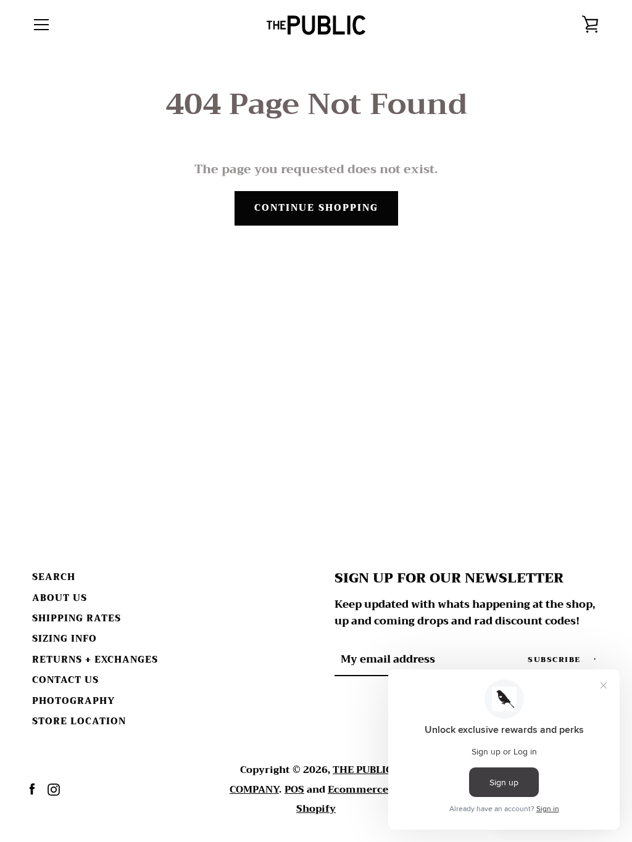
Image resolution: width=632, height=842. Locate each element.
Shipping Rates (76, 618)
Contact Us (65, 680)
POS (294, 790)
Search (53, 577)
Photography (73, 701)
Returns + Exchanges (95, 660)
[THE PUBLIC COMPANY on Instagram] (54, 789)
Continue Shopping (316, 208)
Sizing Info (64, 639)
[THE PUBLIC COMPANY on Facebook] (32, 789)
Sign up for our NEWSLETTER (449, 578)
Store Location (79, 721)
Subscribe (555, 659)
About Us (59, 598)
